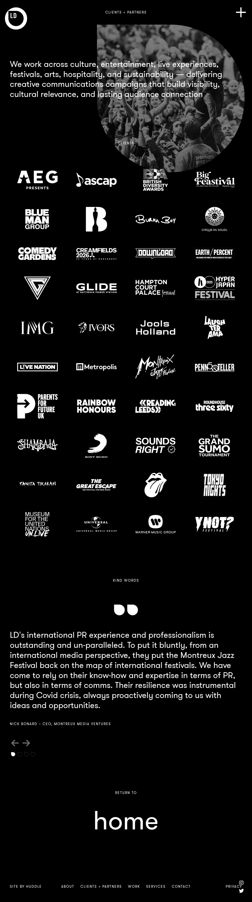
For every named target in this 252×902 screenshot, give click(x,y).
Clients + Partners (101, 886)
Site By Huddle (26, 886)
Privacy (234, 886)
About (67, 886)
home (126, 821)
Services (156, 886)
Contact (181, 886)
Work (134, 886)
